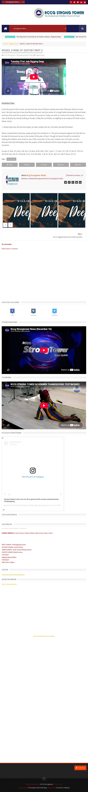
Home (5, 44)
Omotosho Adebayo (63, 788)
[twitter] (74, 2)
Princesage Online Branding (37, 788)
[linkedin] (81, 2)
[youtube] (84, 2)
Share (27, 165)
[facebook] (71, 2)
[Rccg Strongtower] (65, 182)
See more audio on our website (44, 636)
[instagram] (77, 2)
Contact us (81, 768)
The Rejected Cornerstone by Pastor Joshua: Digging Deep (28, 37)
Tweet (11, 165)
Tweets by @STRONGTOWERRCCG (13, 575)
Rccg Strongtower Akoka (25, 505)
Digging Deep (59, 37)
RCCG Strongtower (46, 784)
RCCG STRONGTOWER (9, 584)
